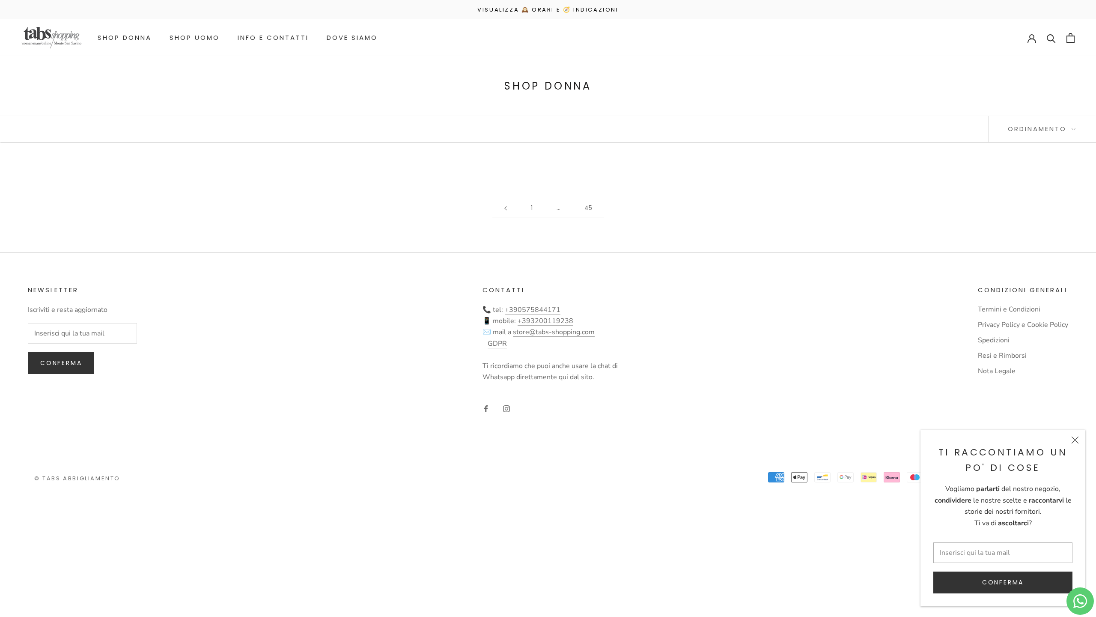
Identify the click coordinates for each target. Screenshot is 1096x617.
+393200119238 (545, 321)
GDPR (497, 343)
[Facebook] (485, 408)
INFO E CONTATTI (273, 37)
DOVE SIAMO (352, 37)
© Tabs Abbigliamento (77, 478)
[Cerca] (1051, 37)
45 (588, 208)
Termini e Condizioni (1009, 309)
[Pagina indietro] (505, 208)
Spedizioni (994, 340)
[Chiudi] (1075, 440)
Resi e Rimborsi (1002, 355)
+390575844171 (532, 309)
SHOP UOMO (195, 37)
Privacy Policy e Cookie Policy (1023, 324)
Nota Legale (997, 371)
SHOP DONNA (125, 37)
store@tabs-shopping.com (554, 332)
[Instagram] (506, 408)
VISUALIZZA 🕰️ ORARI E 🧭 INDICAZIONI (547, 10)
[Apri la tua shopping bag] (1070, 38)
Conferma (1003, 582)
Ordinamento (1038, 128)
